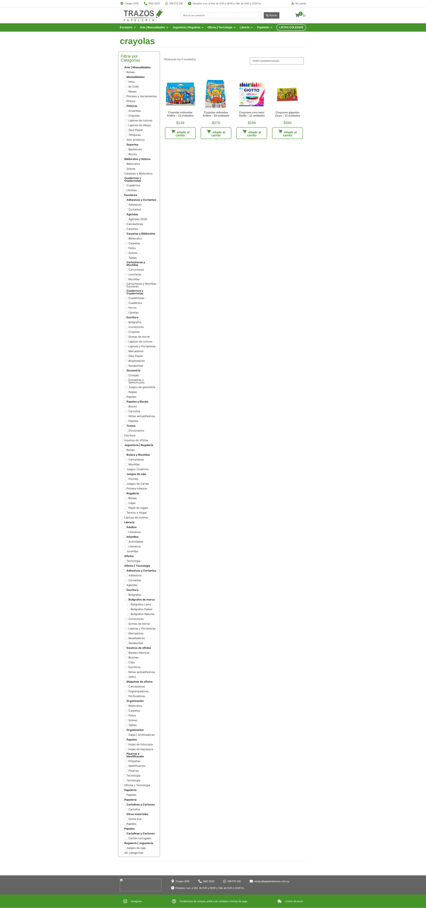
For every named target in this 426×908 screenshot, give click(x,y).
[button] (128, 27)
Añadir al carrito (183, 134)
